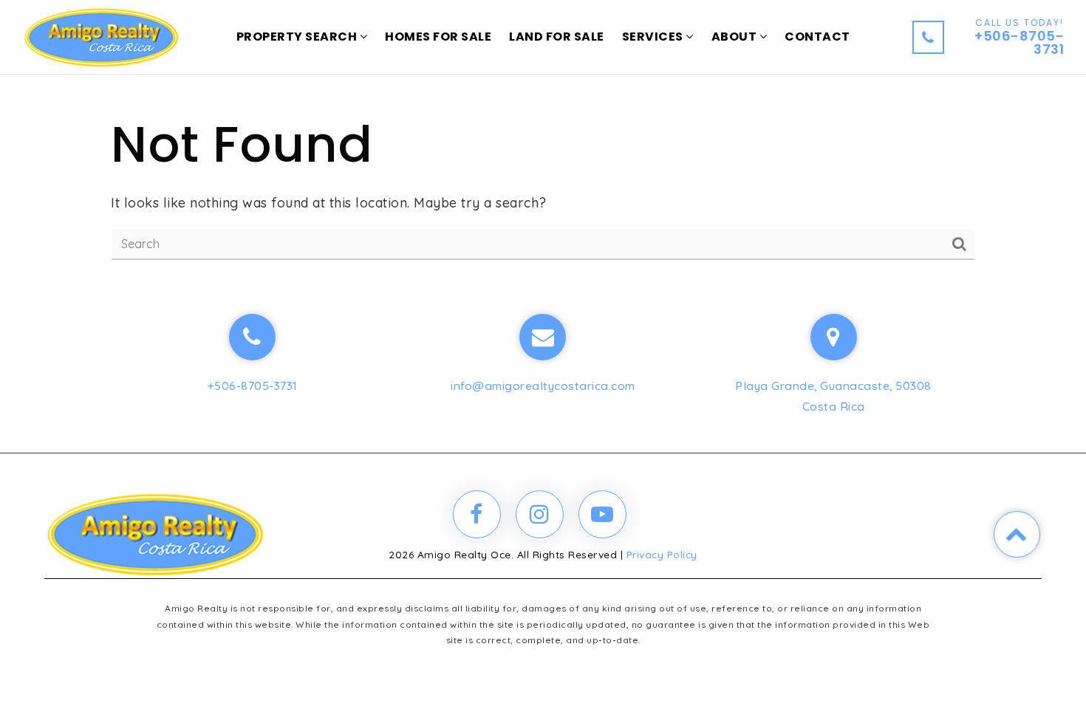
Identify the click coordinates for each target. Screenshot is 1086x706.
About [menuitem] (735, 36)
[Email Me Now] (542, 337)
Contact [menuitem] (817, 36)
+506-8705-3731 (253, 385)
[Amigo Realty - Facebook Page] (477, 514)
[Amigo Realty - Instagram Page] (540, 514)
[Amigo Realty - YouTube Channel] (602, 514)
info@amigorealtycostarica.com (543, 385)
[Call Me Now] (252, 337)
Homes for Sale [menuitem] (438, 36)
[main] (543, 147)
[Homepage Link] (101, 35)
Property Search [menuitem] (298, 36)
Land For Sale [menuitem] (556, 36)
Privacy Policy (661, 554)
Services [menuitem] (654, 36)
